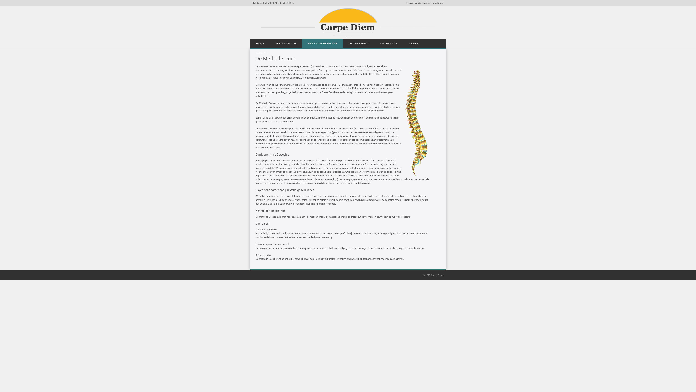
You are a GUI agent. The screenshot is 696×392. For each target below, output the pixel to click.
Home (260, 43)
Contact (262, 52)
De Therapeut (359, 43)
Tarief (413, 43)
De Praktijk (388, 43)
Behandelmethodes (322, 43)
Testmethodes (286, 43)
